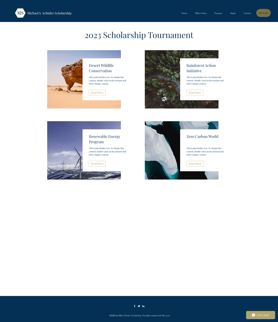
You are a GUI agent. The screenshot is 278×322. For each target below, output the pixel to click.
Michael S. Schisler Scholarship (49, 13)
